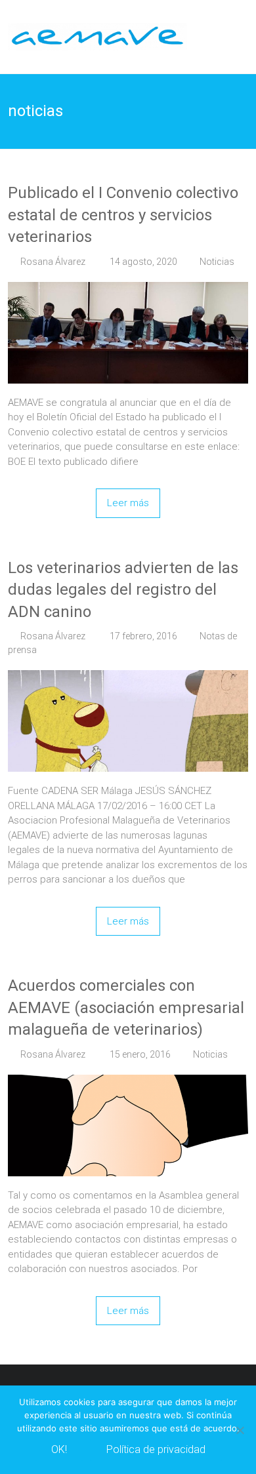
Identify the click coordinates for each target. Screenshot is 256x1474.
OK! (59, 1449)
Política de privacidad (155, 1449)
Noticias (217, 261)
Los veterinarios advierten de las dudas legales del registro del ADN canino (123, 590)
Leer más (128, 503)
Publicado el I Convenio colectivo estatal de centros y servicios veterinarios (123, 215)
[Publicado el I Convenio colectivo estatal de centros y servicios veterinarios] (128, 289)
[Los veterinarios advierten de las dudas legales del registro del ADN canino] (128, 677)
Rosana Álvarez (52, 261)
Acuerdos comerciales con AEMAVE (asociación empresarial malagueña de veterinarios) (126, 1007)
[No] (239, 1430)
